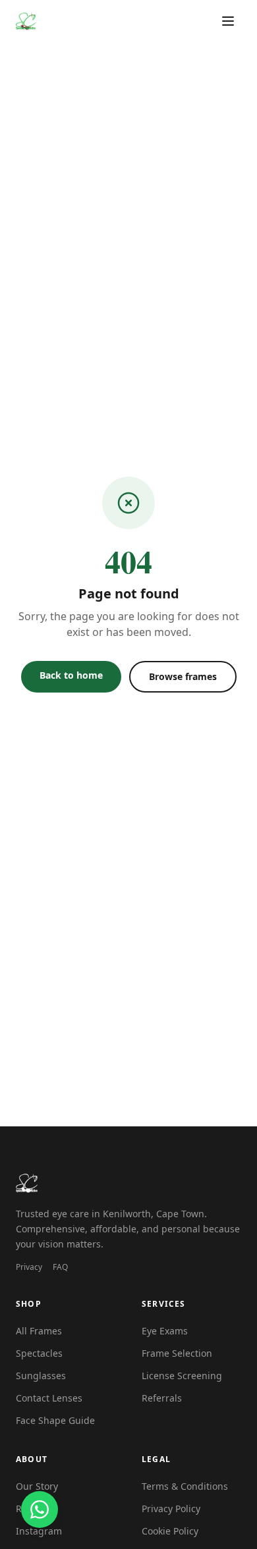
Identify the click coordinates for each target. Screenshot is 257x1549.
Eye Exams (165, 1331)
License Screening (182, 1375)
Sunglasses (41, 1375)
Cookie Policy (170, 1531)
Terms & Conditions (185, 1486)
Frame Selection (177, 1353)
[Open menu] (228, 21)
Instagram (39, 1531)
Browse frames (183, 676)
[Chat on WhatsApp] (39, 1509)
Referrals (162, 1398)
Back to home (71, 675)
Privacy (29, 1267)
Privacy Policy (171, 1508)
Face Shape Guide (55, 1420)
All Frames (39, 1331)
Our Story (37, 1486)
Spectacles (39, 1353)
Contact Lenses (49, 1398)
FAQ (60, 1267)
